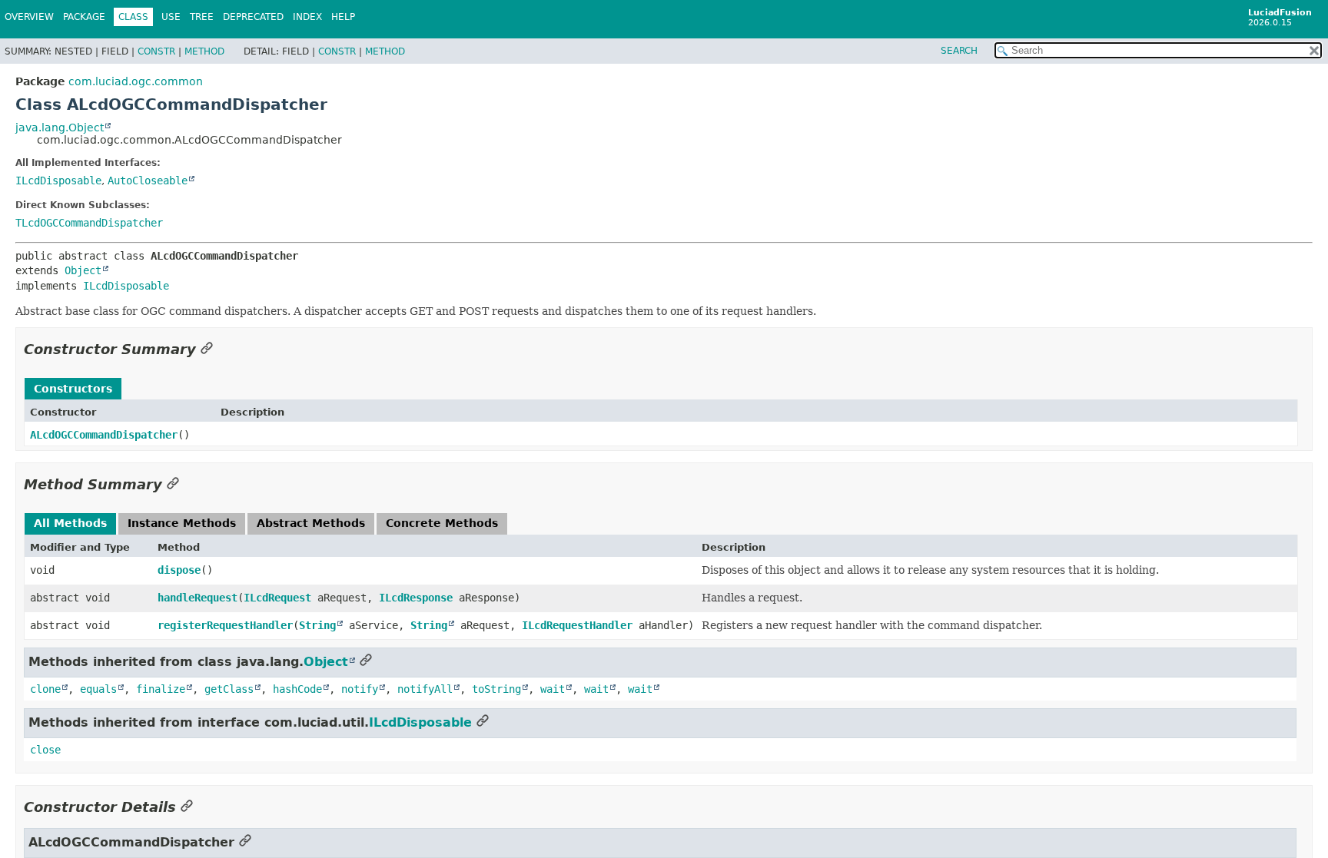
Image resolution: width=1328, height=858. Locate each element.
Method (204, 51)
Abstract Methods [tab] (311, 523)
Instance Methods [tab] (182, 523)
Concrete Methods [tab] (442, 523)
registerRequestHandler (225, 625)
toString (496, 689)
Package (84, 17)
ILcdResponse (416, 597)
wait (552, 689)
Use (171, 17)
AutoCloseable (148, 180)
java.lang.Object (59, 127)
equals (98, 689)
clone (45, 689)
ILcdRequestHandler (577, 625)
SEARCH (959, 50)
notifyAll (425, 689)
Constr (156, 51)
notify (359, 689)
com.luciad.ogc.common (135, 81)
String (317, 625)
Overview (29, 17)
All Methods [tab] (70, 523)
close (45, 750)
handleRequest (197, 597)
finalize (160, 689)
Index (307, 17)
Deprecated (253, 17)
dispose (179, 570)
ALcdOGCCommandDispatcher (104, 435)
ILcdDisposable (58, 180)
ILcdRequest (277, 597)
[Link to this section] (207, 349)
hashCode (297, 689)
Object (83, 270)
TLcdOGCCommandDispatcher (89, 223)
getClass (229, 689)
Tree (202, 17)
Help (343, 17)
